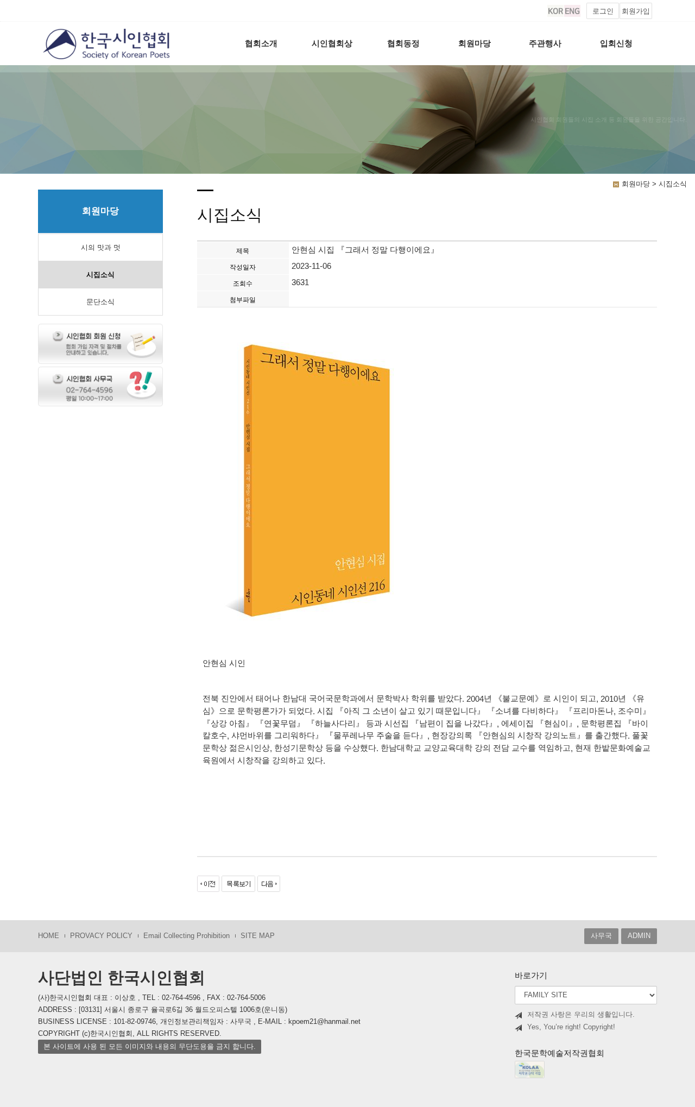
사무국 (601, 936)
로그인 (603, 11)
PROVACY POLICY (101, 936)
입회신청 (616, 43)
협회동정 (403, 43)
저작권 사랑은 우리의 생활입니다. (581, 1014)
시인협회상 (332, 43)
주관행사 (545, 43)
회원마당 (474, 43)
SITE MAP (258, 936)
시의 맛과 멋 (101, 247)
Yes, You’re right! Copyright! (571, 1027)
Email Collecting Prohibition (186, 936)
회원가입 (636, 11)
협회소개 (261, 43)
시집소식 (100, 275)
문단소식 (100, 302)
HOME (48, 936)
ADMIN (639, 936)
